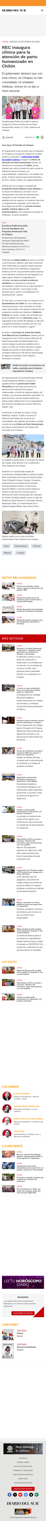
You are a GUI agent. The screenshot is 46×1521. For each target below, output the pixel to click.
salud (6, 546)
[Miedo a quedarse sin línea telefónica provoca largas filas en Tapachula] (8, 910)
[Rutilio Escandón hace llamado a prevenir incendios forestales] (8, 609)
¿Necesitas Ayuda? (23, 1489)
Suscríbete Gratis (23, 1313)
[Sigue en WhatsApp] (38, 137)
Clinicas (36, 546)
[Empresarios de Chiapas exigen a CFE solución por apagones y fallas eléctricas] (8, 881)
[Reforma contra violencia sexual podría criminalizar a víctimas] (8, 730)
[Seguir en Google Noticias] (42, 137)
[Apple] (31, 1495)
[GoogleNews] (26, 1495)
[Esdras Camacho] (7, 1096)
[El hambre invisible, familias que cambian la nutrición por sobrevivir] (8, 1178)
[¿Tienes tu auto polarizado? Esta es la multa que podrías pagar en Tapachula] (8, 699)
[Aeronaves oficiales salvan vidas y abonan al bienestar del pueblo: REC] (8, 586)
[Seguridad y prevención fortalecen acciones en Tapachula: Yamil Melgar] (8, 788)
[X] (15, 1495)
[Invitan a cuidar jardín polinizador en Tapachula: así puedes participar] (8, 819)
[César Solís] (7, 1134)
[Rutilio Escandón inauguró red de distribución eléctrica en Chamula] (8, 620)
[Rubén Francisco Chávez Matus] (7, 1121)
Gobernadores (21, 546)
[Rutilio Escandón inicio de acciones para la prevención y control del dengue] (8, 598)
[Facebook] (10, 1495)
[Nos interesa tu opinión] (23, 1448)
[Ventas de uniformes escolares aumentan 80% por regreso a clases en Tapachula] (8, 759)
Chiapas (20, 553)
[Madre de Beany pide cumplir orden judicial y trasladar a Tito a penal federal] (8, 939)
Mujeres (7, 553)
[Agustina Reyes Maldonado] (7, 1108)
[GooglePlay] (37, 1495)
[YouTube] (20, 1495)
